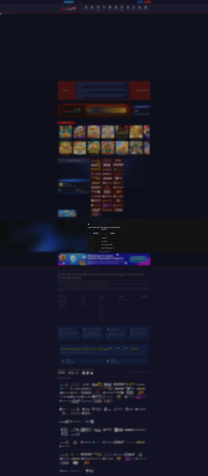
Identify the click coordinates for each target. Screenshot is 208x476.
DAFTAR (95, 233)
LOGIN (112, 233)
